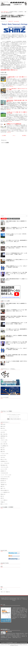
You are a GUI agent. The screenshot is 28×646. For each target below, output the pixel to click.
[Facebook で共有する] (5, 72)
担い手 (7, 11)
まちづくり (3, 469)
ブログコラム (3, 467)
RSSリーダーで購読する (5, 591)
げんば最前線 (3, 445)
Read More (11, 86)
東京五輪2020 (3, 478)
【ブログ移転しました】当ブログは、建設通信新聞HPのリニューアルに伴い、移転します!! (16, 241)
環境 (2, 486)
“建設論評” (3, 484)
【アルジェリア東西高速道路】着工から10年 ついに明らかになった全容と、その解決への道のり (16, 254)
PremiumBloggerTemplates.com (22, 644)
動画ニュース (3, 504)
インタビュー (3, 453)
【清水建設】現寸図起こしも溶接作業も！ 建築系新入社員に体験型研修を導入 (14, 16)
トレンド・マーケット (5, 474)
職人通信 (2, 480)
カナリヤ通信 (3, 500)
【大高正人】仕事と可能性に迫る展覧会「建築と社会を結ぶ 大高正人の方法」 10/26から (16, 247)
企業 (5, 11)
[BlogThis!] (2, 72)
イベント (2, 430)
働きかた (2, 459)
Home (2, 11)
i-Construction (3, 473)
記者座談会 (3, 461)
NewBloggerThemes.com (14, 645)
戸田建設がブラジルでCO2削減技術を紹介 (14, 123)
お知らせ (2, 482)
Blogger (14, 600)
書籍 (2, 451)
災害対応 (2, 471)
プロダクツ (3, 440)
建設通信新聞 (9, 631)
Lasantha (15, 644)
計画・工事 (3, 443)
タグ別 (9, 218)
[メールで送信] (1, 72)
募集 (2, 449)
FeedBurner (15, 419)
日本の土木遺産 (4, 490)
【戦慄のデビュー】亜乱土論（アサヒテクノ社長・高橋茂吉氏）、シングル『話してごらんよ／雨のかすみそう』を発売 (16, 273)
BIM (1, 447)
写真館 (2, 502)
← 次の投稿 (3, 135)
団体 (2, 428)
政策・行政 (3, 434)
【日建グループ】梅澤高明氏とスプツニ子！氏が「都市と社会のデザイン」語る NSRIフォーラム (16, 228)
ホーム (14, 135)
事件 (2, 496)
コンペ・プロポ (4, 463)
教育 (2, 438)
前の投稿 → (24, 135)
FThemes (5, 644)
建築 (2, 426)
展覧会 (2, 494)
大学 (2, 457)
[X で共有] (4, 72)
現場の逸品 (3, 465)
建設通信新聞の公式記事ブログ (13, 642)
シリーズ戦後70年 (4, 492)
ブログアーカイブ (16, 218)
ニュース (2, 442)
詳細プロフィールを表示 (5, 639)
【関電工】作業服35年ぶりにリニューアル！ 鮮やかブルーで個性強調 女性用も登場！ (16, 266)
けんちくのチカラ (4, 476)
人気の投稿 (4, 218)
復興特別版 (3, 436)
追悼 (2, 498)
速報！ (2, 488)
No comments (16, 21)
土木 (2, 432)
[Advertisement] (14, 7)
